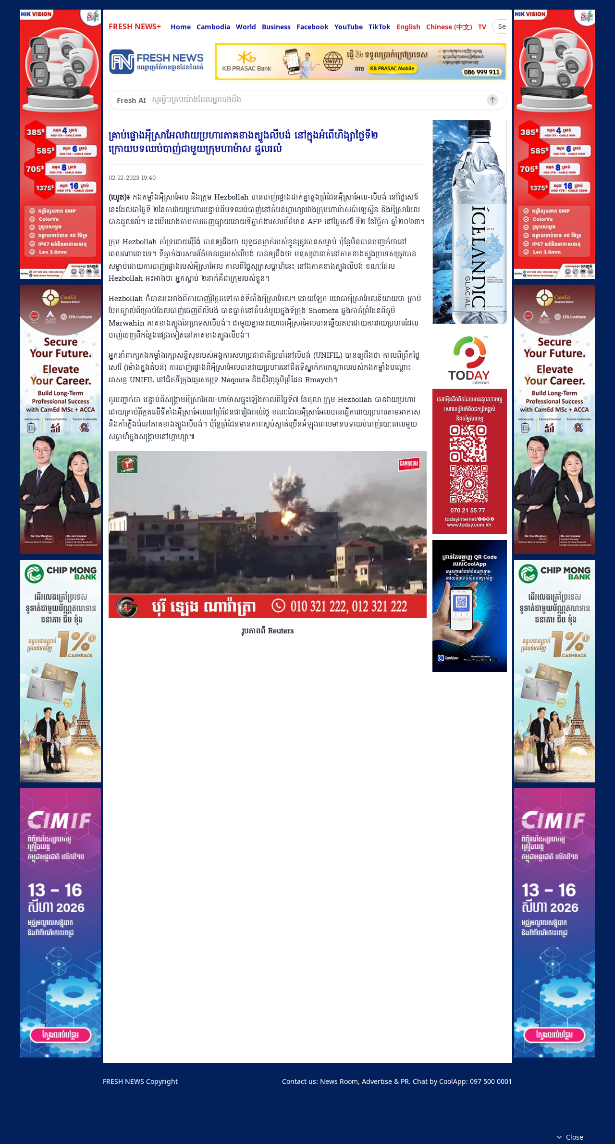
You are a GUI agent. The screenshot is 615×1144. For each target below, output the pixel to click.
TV (482, 26)
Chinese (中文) (449, 26)
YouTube (348, 26)
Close (574, 1137)
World (246, 26)
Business (276, 26)
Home (181, 26)
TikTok (380, 26)
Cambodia (213, 26)
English (408, 26)
